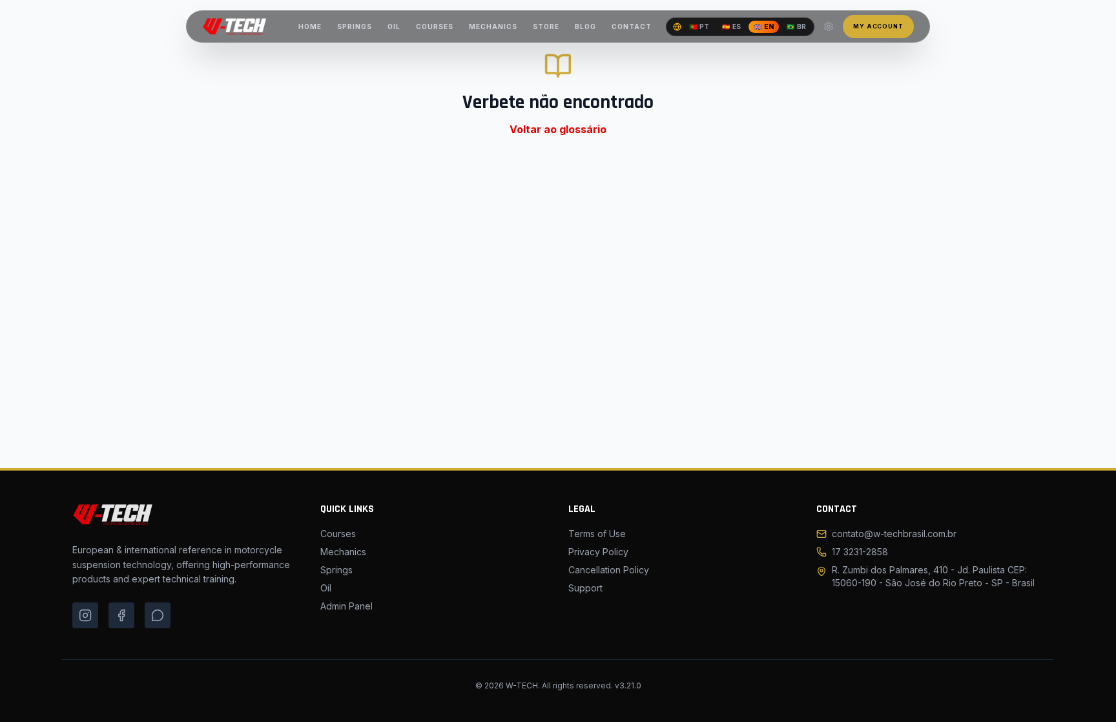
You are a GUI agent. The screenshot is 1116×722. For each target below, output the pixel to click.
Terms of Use (597, 533)
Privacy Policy (598, 551)
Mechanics (343, 551)
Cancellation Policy (608, 569)
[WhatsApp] (157, 615)
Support (585, 587)
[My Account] (829, 26)
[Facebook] (121, 615)
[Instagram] (85, 615)
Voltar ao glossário (558, 129)
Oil (325, 587)
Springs (336, 569)
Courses (338, 533)
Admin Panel (346, 605)
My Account (878, 26)
